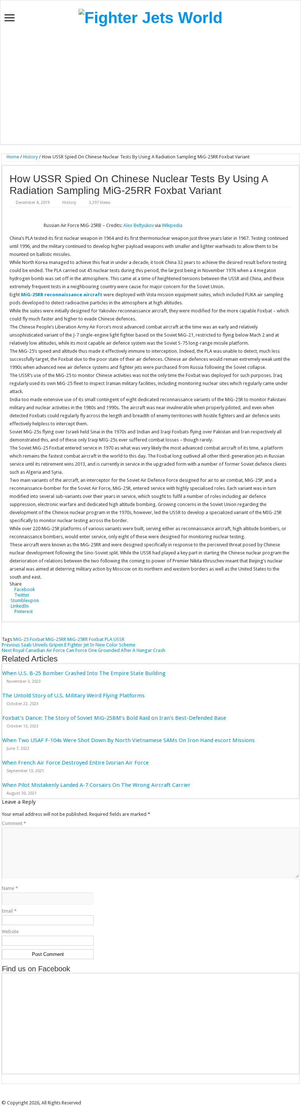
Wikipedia (172, 225)
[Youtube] (158, 1096)
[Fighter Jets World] (150, 16)
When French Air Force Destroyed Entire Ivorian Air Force (75, 762)
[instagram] (163, 1096)
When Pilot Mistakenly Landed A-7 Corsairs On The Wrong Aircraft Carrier (96, 785)
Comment (14, 823)
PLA (108, 639)
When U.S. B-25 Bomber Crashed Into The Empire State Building (84, 673)
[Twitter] (148, 1096)
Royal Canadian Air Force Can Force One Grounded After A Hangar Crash (83, 650)
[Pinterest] (153, 1096)
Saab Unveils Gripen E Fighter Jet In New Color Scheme (68, 645)
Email (9, 911)
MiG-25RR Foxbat (85, 639)
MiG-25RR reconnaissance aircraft (61, 294)
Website (10, 931)
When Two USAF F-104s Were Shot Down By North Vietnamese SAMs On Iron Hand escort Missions (128, 740)
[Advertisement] (150, 85)
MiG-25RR (56, 639)
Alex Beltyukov (138, 225)
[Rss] (137, 1096)
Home (12, 157)
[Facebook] (143, 1096)
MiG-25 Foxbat (28, 639)
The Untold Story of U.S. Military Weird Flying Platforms (73, 695)
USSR (118, 639)
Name (10, 888)
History (30, 157)
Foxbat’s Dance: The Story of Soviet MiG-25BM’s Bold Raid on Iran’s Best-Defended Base (114, 718)
